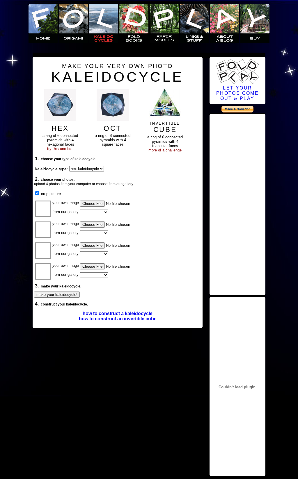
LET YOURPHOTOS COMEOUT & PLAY (237, 93)
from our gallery (65, 212)
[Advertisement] (237, 204)
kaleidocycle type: (51, 169)
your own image (65, 203)
